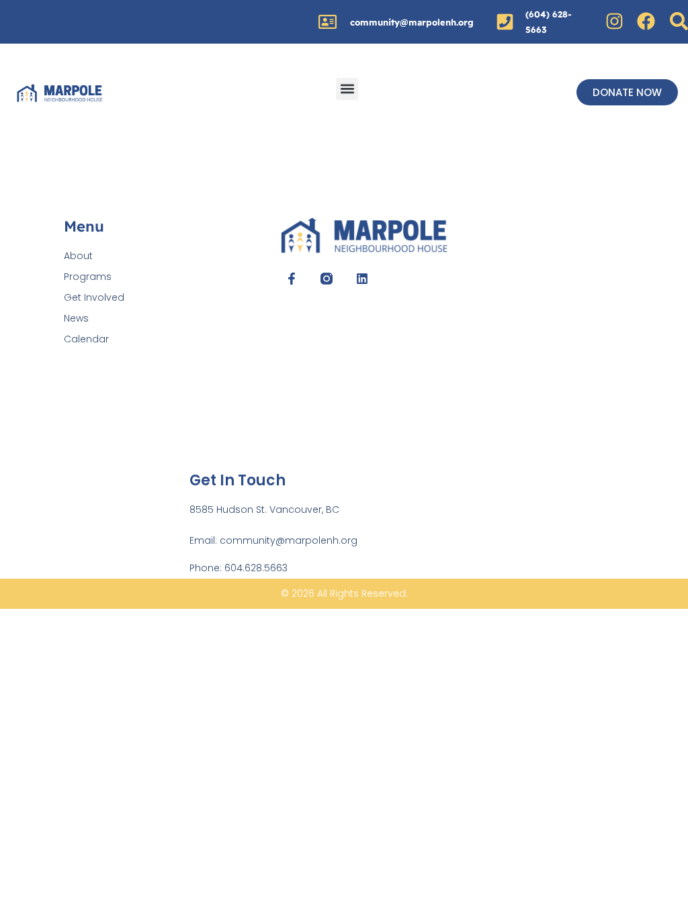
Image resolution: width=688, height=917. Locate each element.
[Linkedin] (362, 278)
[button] (347, 89)
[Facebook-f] (291, 278)
